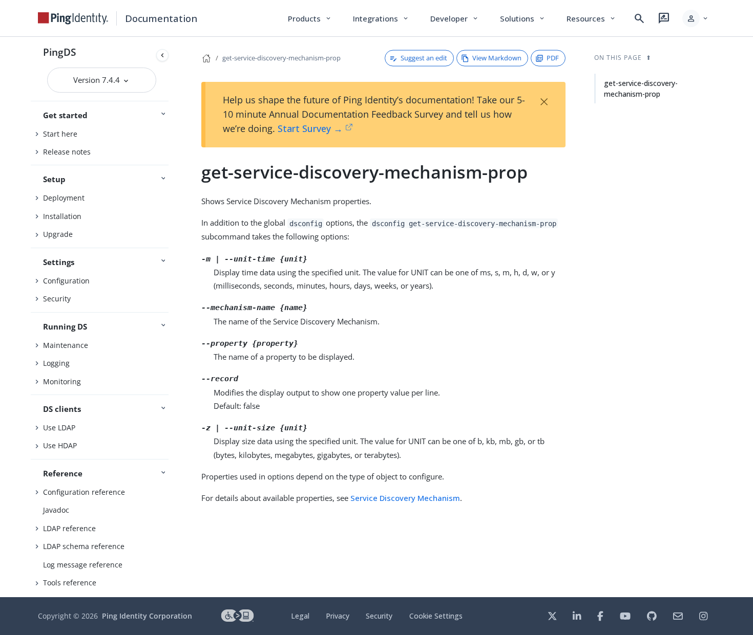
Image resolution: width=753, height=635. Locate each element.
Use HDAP (60, 445)
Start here (60, 134)
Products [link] (310, 18)
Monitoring (62, 381)
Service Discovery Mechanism (405, 498)
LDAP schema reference (83, 546)
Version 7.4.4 (97, 80)
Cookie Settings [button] (436, 616)
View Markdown (496, 57)
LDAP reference (69, 528)
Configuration (66, 281)
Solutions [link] (523, 18)
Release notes (67, 152)
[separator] (172, 317)
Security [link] (379, 616)
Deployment (64, 198)
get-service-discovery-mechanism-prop (281, 57)
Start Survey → (310, 128)
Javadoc (56, 510)
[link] (73, 18)
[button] (696, 18)
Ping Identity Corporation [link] (147, 616)
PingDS (59, 52)
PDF (553, 57)
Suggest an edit (424, 57)
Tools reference (69, 582)
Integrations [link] (381, 18)
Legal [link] (300, 616)
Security (57, 298)
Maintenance (65, 345)
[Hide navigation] (162, 55)
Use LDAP (59, 427)
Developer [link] (454, 18)
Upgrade (58, 234)
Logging (56, 363)
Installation (62, 216)
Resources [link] (592, 18)
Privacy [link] (337, 616)
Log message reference (82, 565)
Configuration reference (84, 492)
